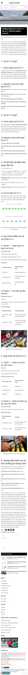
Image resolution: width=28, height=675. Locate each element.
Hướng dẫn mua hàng (5, 620)
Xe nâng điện (3, 581)
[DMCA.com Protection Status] (5, 667)
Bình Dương (3, 601)
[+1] (13, 530)
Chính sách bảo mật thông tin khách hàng (9, 622)
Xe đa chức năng (4, 592)
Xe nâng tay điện (4, 588)
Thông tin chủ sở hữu (5, 632)
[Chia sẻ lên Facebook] (6, 530)
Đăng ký (2, 612)
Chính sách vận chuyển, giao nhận (8, 627)
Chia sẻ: (3, 529)
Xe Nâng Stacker (4, 590)
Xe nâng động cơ (4, 583)
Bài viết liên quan (7, 554)
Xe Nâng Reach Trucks (6, 585)
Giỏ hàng (3, 614)
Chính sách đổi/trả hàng (6, 630)
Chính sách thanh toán (5, 625)
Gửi (4, 547)
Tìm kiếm (3, 607)
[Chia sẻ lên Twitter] (8, 530)
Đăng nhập (3, 609)
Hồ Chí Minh (3, 598)
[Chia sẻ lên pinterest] (11, 530)
